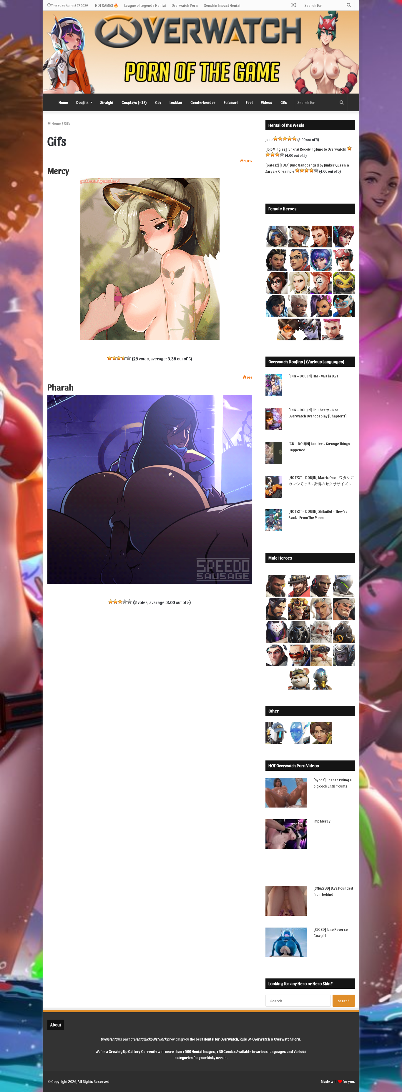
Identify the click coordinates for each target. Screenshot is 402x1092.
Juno (269, 139)
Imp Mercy (321, 821)
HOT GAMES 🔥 (106, 5)
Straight (106, 102)
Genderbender (202, 102)
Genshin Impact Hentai (222, 5)
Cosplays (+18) (134, 102)
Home (63, 102)
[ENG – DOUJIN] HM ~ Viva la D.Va (313, 376)
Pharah (60, 386)
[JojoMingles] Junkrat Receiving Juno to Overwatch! (305, 149)
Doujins (82, 102)
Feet (249, 102)
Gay (158, 102)
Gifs (283, 102)
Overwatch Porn (185, 5)
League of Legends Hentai (145, 5)
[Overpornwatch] (201, 52)
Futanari (230, 102)
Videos (266, 102)
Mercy (58, 170)
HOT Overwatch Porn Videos (293, 765)
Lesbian (176, 102)
